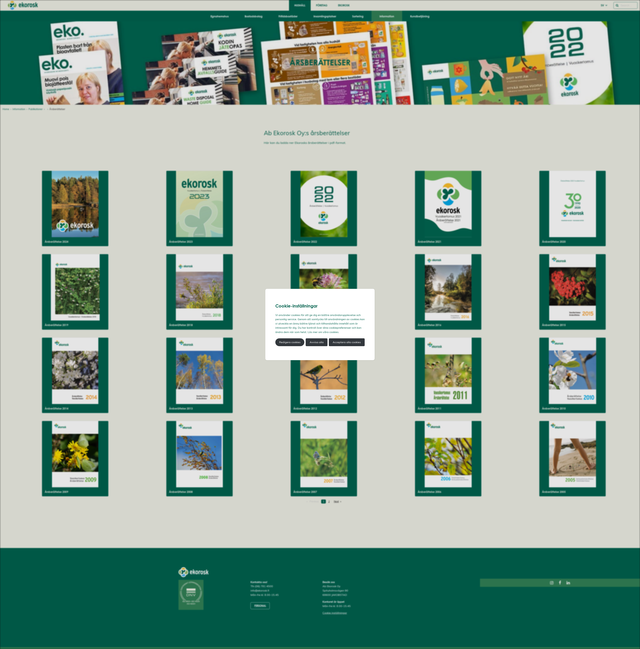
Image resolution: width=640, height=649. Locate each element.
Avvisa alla (317, 342)
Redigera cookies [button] (289, 342)
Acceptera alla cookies (347, 342)
